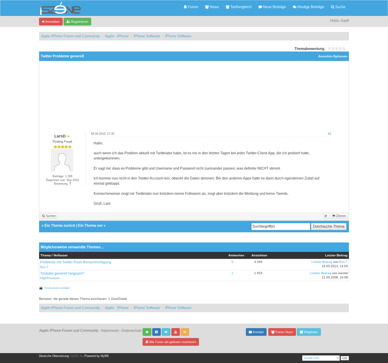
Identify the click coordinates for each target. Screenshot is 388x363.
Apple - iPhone (117, 36)
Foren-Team (284, 332)
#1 (329, 133)
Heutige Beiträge (310, 7)
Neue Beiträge (274, 7)
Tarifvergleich (240, 7)
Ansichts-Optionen (332, 56)
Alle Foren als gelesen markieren (172, 342)
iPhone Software (147, 36)
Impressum (110, 330)
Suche (340, 7)
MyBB (105, 356)
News (214, 7)
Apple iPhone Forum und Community (70, 36)
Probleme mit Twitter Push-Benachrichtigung (75, 262)
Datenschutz (132, 330)
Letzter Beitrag (321, 262)
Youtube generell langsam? (62, 273)
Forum (192, 7)
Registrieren (79, 21)
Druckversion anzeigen (57, 288)
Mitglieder (310, 332)
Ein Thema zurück (59, 225)
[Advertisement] (194, 98)
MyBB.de (77, 356)
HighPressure (50, 278)
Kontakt (258, 332)
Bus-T (44, 267)
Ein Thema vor (90, 225)
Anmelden (52, 21)
